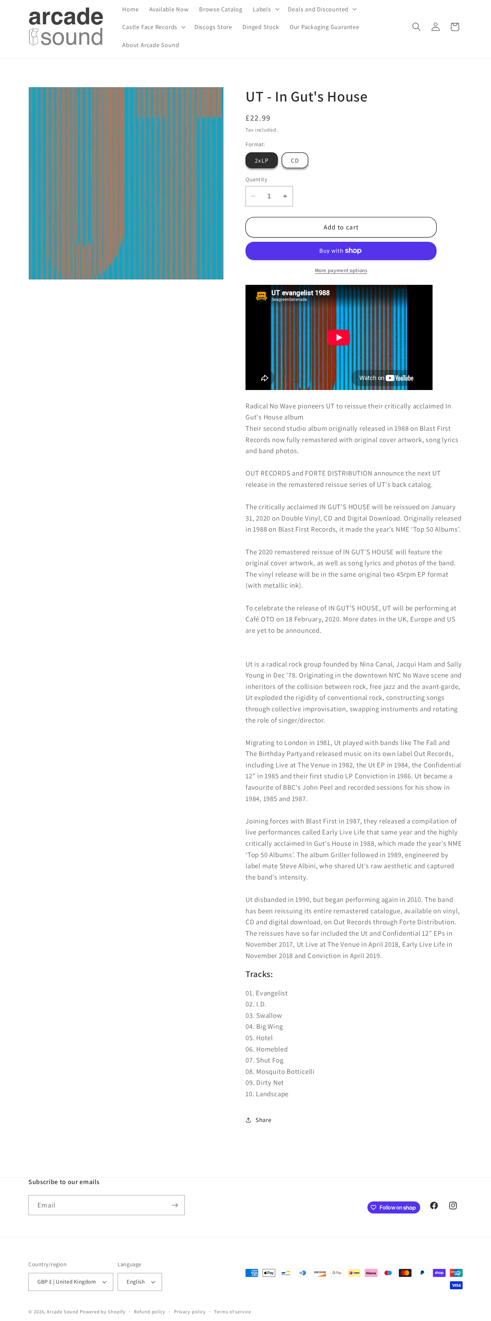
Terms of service (232, 1311)
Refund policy (149, 1311)
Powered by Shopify (102, 1311)
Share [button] (264, 1120)
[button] (265, 9)
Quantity (256, 179)
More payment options (341, 270)
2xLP (262, 160)
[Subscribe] (174, 1205)
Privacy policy (190, 1311)
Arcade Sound (62, 1311)
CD (295, 160)
